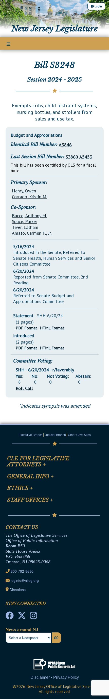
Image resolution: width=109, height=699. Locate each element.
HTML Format (52, 327)
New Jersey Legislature (54, 29)
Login (98, 6)
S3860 (72, 157)
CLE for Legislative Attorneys (38, 461)
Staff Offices (30, 500)
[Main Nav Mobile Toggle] (8, 44)
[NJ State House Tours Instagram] (33, 617)
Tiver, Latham (25, 227)
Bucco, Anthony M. (29, 215)
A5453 (85, 157)
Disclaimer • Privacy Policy (54, 677)
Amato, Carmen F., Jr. (31, 233)
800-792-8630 (22, 571)
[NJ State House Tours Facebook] (10, 617)
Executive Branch (31, 435)
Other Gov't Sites (79, 435)
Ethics (20, 488)
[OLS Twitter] (22, 617)
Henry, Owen (24, 191)
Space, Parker (24, 221)
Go (56, 637)
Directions (18, 590)
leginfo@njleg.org (25, 580)
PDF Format (26, 327)
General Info (30, 476)
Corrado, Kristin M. (29, 196)
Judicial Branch (55, 435)
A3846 (65, 145)
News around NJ (22, 629)
